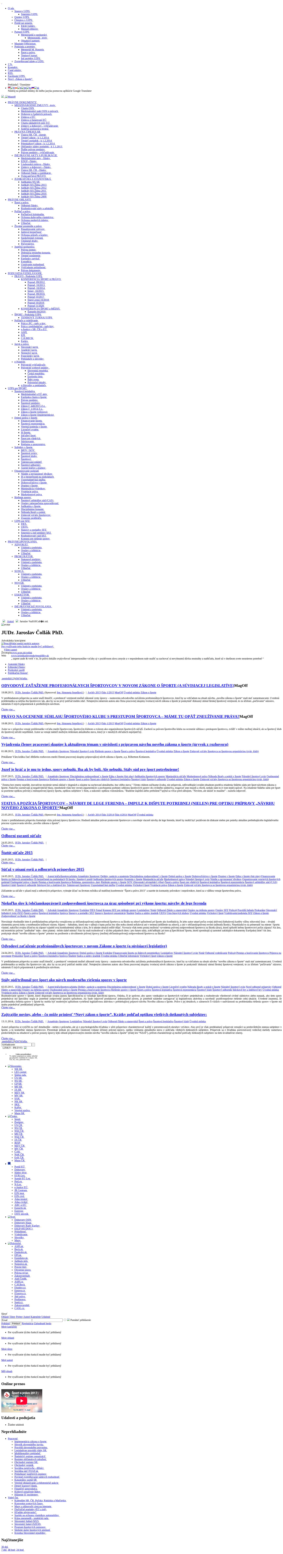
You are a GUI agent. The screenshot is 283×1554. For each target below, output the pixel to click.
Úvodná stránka (132, 692)
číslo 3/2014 (107, 814)
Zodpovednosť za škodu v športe (18, 916)
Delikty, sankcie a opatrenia (114, 876)
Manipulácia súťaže (176, 776)
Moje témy (6, 1349)
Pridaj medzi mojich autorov (27, 645)
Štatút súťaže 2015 (17, 852)
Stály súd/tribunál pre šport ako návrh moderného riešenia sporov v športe (64, 980)
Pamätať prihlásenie (80, 1320)
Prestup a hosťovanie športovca (33, 779)
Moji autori (7, 1360)
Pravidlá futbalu (245, 910)
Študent (130, 913)
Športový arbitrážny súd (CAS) (261, 882)
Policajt (233, 910)
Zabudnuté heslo (42, 1323)
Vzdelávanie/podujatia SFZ (238, 913)
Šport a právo (128, 751)
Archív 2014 (94, 814)
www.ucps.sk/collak (21, 652)
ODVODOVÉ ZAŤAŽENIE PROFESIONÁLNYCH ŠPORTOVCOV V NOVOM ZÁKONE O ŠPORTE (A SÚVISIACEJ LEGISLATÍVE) (117, 685)
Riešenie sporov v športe (107, 751)
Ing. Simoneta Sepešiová (70, 692)
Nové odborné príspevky (259, 986)
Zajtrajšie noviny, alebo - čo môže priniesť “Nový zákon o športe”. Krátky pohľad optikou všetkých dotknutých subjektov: (104, 1014)
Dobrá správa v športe (179, 876)
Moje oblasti (7, 1337)
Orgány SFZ (221, 910)
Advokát (52, 910)
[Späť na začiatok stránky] (1, 2)
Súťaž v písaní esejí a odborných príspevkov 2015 (42, 869)
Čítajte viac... (8, 709)
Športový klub (138, 779)
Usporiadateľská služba (103, 885)
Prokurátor (260, 910)
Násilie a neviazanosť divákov (226, 879)
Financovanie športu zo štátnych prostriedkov (136, 953)
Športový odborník (156, 779)
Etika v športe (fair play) (121, 776)
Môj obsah (6, 1371)
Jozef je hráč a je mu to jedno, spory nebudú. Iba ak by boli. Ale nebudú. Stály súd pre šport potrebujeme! (90, 769)
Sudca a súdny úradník (147, 913)
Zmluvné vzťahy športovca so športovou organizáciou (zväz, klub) (224, 751)
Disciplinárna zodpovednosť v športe (89, 776)
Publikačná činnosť (18, 673)
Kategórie (36, 1316)
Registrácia (27, 1323)
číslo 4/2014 (121, 814)
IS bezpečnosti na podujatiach (49, 879)
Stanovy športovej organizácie (110, 913)
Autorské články (16, 664)
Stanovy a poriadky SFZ (81, 913)
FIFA (92, 910)
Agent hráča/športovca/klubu (62, 876)
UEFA (162, 913)
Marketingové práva (197, 776)
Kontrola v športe (133, 879)
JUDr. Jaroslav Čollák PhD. (29, 692)
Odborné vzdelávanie (216, 953)
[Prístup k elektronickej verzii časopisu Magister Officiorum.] (10, 96)
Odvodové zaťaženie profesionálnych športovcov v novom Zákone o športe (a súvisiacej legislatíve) (84, 946)
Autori (10, 621)
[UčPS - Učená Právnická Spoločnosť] (3, 96)
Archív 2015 (94, 692)
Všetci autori (10, 649)
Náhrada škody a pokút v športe (224, 776)
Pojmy (19, 1316)
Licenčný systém (178, 986)
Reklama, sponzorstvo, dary (86, 882)
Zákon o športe (148, 692)
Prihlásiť (5, 1323)
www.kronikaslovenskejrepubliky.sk (30, 655)
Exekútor (84, 910)
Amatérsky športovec (58, 751)
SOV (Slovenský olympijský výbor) (145, 882)
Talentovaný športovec (78, 885)
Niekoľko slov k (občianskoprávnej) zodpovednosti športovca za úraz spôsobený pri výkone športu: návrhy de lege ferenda (103, 903)
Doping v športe (226, 876)
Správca (64, 913)
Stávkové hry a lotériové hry (51, 885)
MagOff (119, 692)
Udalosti (45, 1316)
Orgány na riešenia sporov (201, 910)
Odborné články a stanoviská (172, 910)
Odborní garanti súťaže (21, 836)
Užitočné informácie (128, 955)
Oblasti (5, 1316)
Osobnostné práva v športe (24, 882)
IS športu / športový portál (79, 879)
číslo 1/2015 (107, 692)
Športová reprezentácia (232, 882)
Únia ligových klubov (178, 913)
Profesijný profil (16, 670)
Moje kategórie (9, 1326)
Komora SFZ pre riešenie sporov (120, 910)
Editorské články (16, 667)
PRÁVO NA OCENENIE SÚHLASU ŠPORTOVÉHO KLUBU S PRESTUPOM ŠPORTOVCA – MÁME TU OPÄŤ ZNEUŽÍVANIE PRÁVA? (120, 716)
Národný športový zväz (82, 751)
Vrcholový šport (141, 885)
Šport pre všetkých (100, 779)
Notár (153, 910)
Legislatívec (143, 910)
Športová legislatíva (146, 751)
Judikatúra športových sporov (150, 776)
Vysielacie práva (158, 885)
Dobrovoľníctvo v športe (204, 876)
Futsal (99, 910)
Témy (12, 1316)
